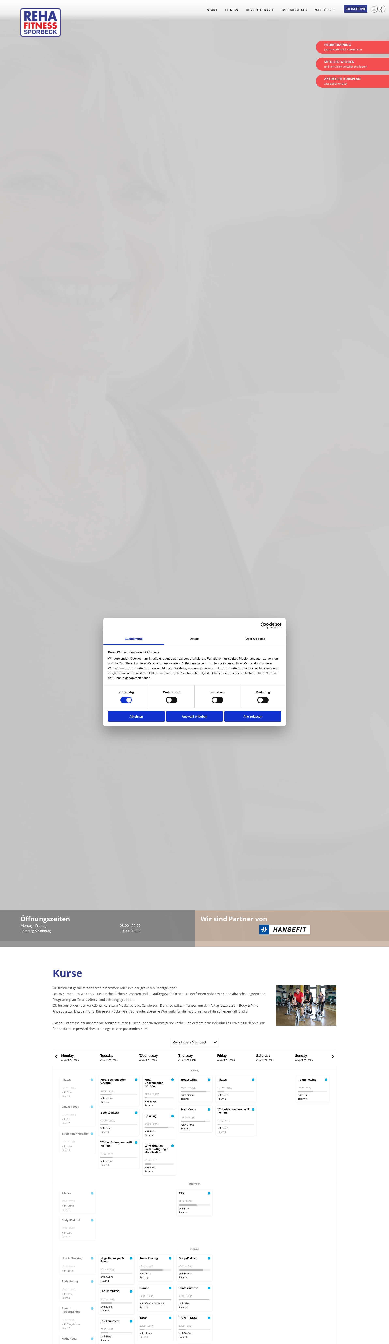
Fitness (231, 10)
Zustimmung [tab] (134, 638)
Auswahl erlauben (194, 716)
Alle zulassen (252, 716)
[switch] (171, 700)
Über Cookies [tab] (255, 638)
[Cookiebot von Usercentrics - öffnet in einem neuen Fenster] (263, 625)
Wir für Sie (324, 10)
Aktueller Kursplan (342, 81)
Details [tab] (195, 638)
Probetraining (343, 47)
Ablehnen (136, 716)
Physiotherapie (260, 10)
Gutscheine (355, 8)
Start (212, 10)
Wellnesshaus (294, 10)
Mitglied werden (345, 64)
